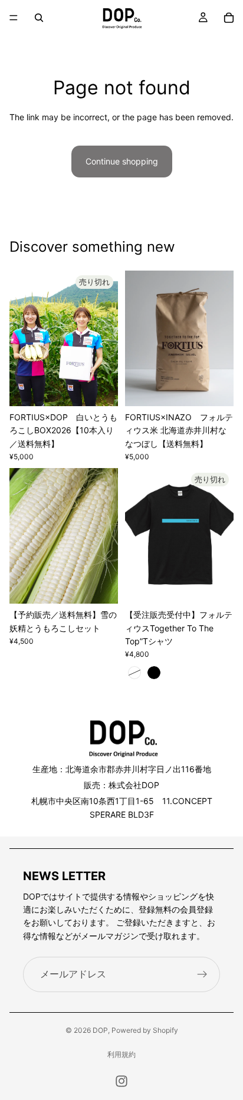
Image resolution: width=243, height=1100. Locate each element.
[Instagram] (121, 1081)
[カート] (229, 18)
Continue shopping (122, 161)
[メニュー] (13, 17)
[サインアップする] (202, 974)
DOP (100, 1030)
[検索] (39, 18)
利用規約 (121, 1054)
